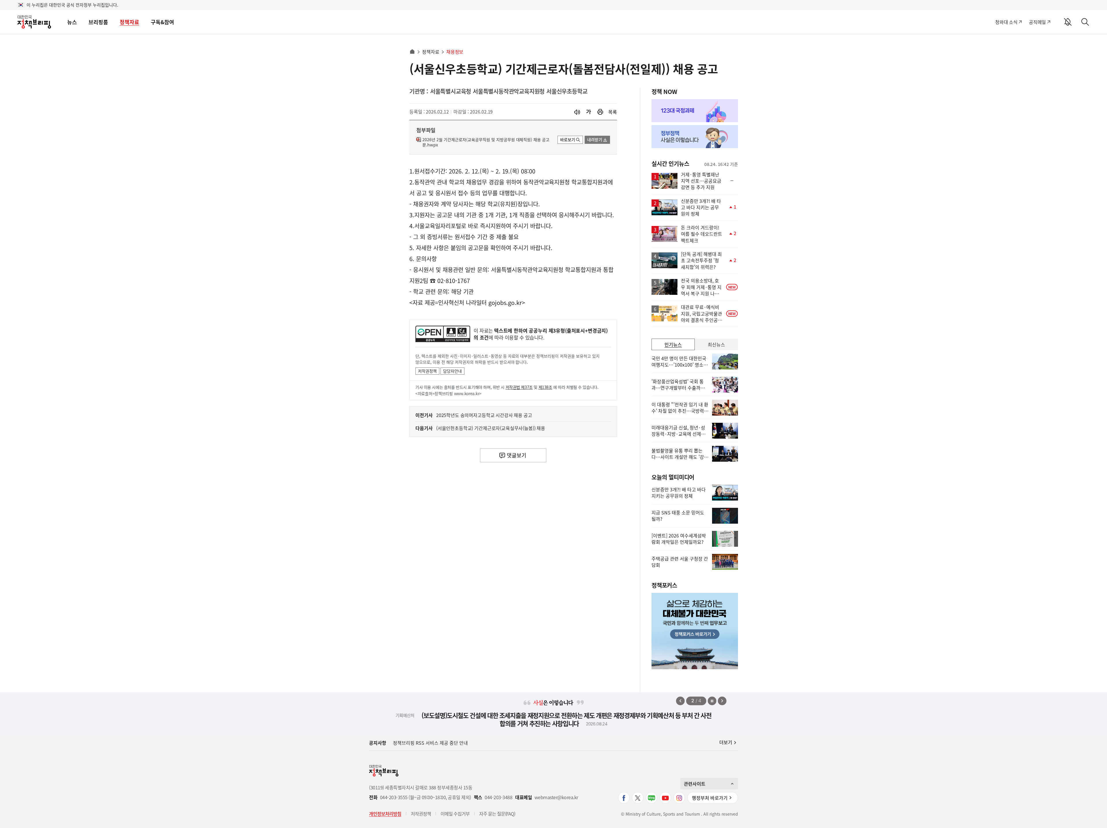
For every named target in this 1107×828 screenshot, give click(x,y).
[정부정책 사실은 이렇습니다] (695, 136)
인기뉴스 (673, 344)
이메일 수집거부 (455, 813)
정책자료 (129, 22)
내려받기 (594, 139)
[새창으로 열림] (600, 112)
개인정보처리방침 (385, 813)
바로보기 (567, 139)
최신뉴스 (716, 344)
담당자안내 (452, 371)
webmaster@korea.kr (556, 797)
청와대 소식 (1006, 22)
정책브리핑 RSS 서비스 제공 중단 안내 (430, 743)
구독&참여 (162, 22)
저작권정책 (427, 371)
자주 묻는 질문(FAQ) (497, 813)
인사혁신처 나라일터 (462, 302)
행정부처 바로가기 (710, 797)
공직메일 (1037, 22)
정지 (712, 701)
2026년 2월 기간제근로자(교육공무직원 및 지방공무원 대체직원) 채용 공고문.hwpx (485, 142)
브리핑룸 (98, 22)
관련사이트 (694, 783)
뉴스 (72, 22)
